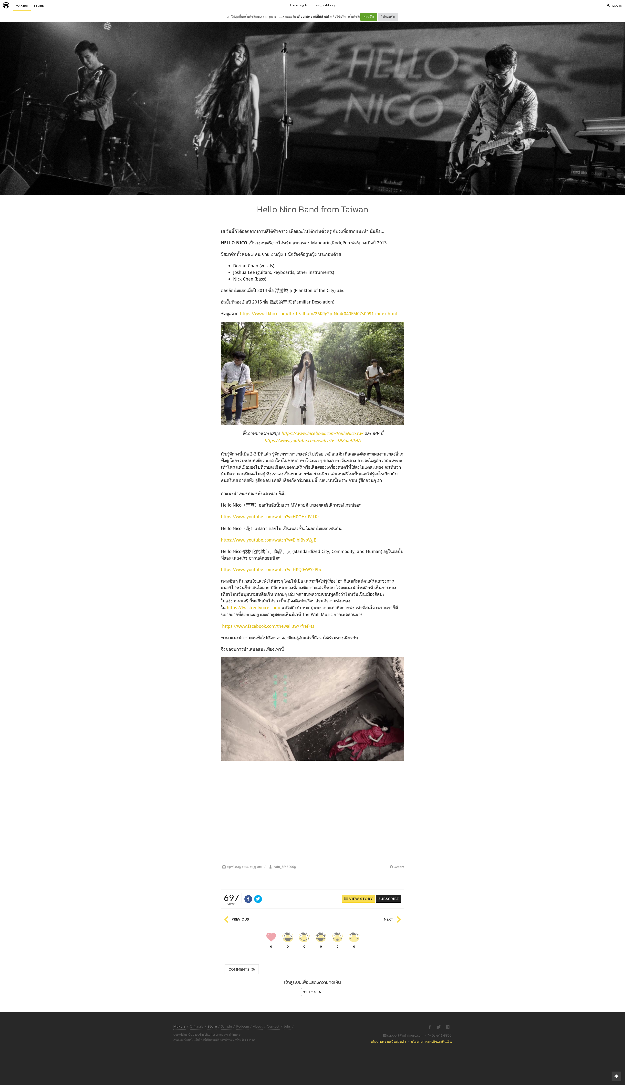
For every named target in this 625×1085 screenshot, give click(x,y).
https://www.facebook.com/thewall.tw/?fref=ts (268, 626)
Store (39, 5)
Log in (315, 992)
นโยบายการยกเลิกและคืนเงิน (431, 1041)
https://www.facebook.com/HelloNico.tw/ (322, 433)
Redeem (242, 1026)
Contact (273, 1026)
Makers (22, 5)
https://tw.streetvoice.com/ (254, 607)
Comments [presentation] (242, 969)
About (258, 1026)
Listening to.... (300, 5)
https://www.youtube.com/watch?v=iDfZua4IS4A (312, 440)
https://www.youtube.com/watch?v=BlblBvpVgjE (268, 539)
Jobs (287, 1026)
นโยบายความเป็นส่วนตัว (314, 16)
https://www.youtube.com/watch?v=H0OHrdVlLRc (270, 516)
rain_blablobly (325, 5)
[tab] (242, 969)
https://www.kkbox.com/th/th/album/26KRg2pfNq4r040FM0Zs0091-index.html (318, 313)
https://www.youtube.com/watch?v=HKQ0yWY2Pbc (271, 569)
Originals (196, 1026)
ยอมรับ (369, 17)
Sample (226, 1026)
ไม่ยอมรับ (388, 17)
